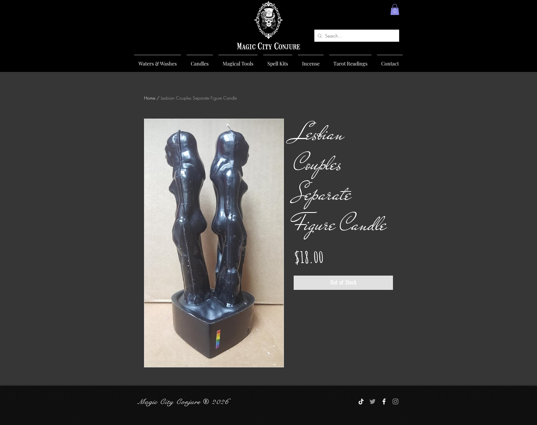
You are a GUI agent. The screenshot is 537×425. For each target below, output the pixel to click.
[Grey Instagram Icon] (395, 401)
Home (149, 98)
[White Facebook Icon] (384, 401)
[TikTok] (361, 401)
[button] (394, 9)
